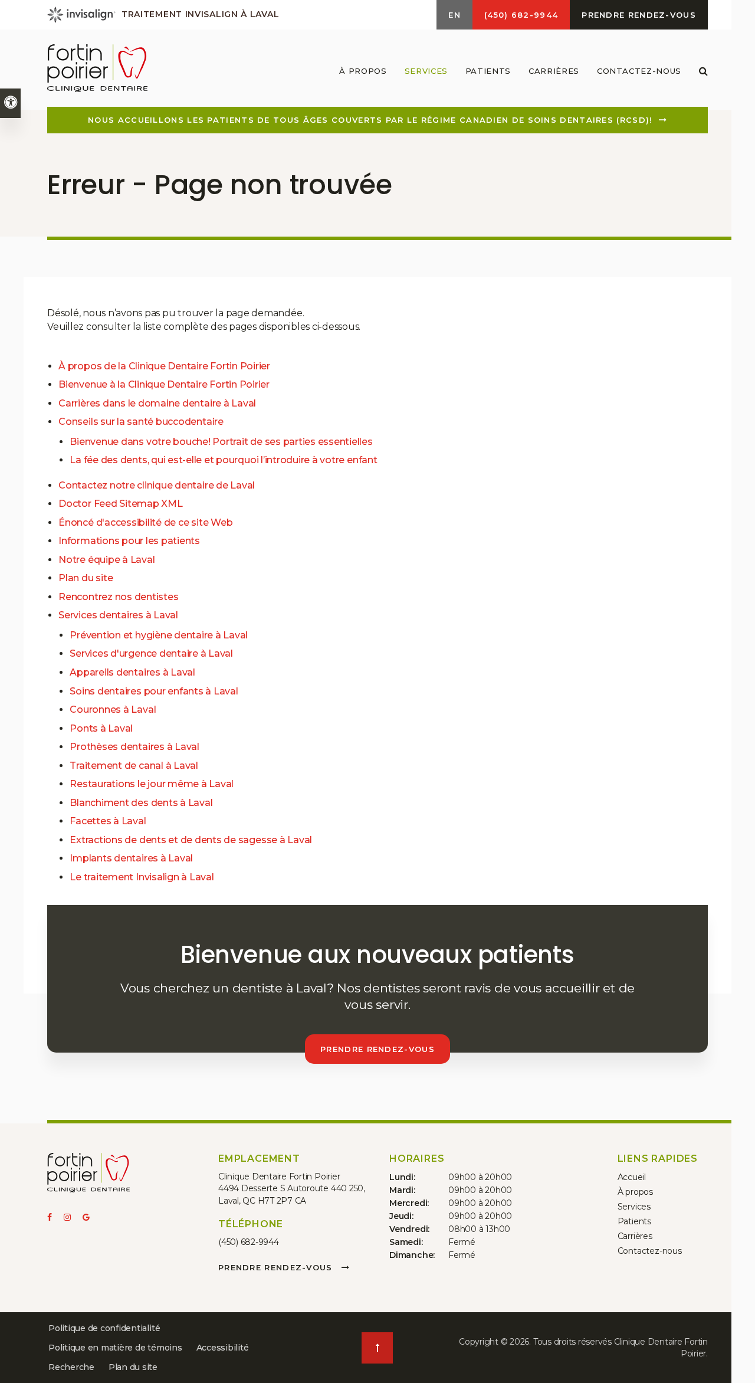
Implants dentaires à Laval (131, 858)
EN (454, 14)
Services (634, 1206)
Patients (634, 1221)
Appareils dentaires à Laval (132, 672)
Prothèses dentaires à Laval (134, 746)
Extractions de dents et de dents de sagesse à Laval (191, 839)
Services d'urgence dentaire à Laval (151, 653)
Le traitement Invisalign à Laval (142, 877)
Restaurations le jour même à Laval (152, 783)
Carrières (553, 71)
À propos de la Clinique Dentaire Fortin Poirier (164, 366)
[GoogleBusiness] (90, 1218)
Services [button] (426, 71)
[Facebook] (55, 1218)
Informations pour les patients (129, 540)
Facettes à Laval (108, 821)
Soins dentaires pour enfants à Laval (154, 691)
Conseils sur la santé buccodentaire (141, 421)
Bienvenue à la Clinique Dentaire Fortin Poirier (164, 384)
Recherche (71, 1367)
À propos (635, 1192)
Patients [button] (488, 71)
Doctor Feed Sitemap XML (120, 503)
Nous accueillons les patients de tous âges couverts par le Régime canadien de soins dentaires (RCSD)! (370, 119)
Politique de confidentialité (104, 1328)
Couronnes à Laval (113, 709)
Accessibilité (222, 1347)
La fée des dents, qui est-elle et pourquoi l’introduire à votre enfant (223, 460)
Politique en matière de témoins (115, 1347)
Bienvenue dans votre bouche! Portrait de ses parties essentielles (221, 441)
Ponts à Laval (101, 728)
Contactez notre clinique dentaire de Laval (157, 485)
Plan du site (85, 578)
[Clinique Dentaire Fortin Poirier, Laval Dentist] (88, 1175)
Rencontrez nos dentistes (118, 596)
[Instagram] (73, 1218)
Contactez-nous (639, 71)
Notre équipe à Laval (106, 559)
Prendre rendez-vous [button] (639, 14)
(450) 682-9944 (248, 1242)
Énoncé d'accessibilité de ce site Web (145, 522)
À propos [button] (362, 71)
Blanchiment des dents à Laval (141, 802)
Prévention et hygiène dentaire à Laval (159, 635)
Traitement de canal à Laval (134, 765)
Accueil (632, 1177)
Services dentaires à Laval (118, 615)
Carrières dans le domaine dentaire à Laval (157, 403)
